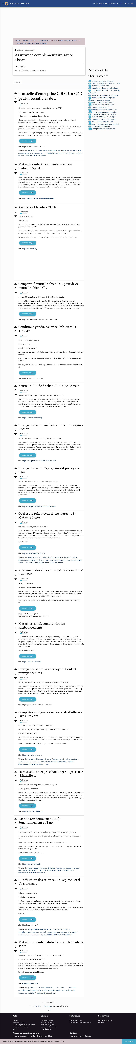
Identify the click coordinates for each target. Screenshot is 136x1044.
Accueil (95, 4)
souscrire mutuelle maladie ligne (102, 117)
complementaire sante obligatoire (103, 112)
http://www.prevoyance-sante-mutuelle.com (39, 461)
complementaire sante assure (102, 129)
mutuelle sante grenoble (99, 107)
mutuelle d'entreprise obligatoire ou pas (64, 153)
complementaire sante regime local (39, 759)
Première (38, 1006)
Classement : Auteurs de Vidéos (80, 1022)
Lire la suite (26, 141)
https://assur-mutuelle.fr (31, 864)
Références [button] (112, 4)
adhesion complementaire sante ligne (65, 759)
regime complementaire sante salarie (57, 935)
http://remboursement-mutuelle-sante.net (38, 198)
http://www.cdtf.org (29, 249)
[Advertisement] (68, 23)
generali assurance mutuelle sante (43, 988)
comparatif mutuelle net (99, 126)
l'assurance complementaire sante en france (44, 563)
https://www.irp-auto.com (32, 755)
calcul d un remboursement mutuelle (56, 870)
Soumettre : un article (105, 1020)
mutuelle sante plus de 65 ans (45, 993)
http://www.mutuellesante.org (33, 553)
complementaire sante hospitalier (103, 110)
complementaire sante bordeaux (102, 119)
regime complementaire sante (101, 102)
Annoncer (101, 1022)
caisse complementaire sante (101, 105)
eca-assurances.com (30, 983)
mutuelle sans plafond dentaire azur (103, 95)
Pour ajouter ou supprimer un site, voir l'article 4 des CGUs (32, 1036)
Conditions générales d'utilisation (24, 1025)
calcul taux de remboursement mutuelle (68, 868)
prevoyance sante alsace (99, 100)
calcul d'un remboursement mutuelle (30, 870)
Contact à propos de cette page (80, 1036)
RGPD (15, 1029)
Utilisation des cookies (20, 1027)
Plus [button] (62, 1041)
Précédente (48, 1006)
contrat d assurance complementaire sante (58, 932)
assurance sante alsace (99, 86)
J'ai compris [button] (129, 1041)
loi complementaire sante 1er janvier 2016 (67, 150)
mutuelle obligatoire (48, 1025)
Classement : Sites (75, 1020)
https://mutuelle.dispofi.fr (31, 662)
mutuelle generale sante (50, 990)
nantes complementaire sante (101, 122)
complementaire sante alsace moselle (28, 762)
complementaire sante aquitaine (102, 98)
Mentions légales (18, 1022)
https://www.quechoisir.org (32, 418)
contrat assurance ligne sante (53, 762)
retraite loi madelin (47, 1022)
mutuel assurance (47, 1020)
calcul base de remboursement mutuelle (41, 868)
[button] (121, 4)
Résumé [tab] (17, 82)
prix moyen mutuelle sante (60, 557)
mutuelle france (46, 1029)
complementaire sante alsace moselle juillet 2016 (31, 153)
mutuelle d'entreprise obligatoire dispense (32, 155)
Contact (15, 1020)
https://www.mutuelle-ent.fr (32, 811)
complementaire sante (48, 1027)
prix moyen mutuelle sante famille (39, 557)
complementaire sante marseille (102, 114)
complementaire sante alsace (101, 81)
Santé (101, 4)
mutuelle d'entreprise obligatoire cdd (40, 150)
